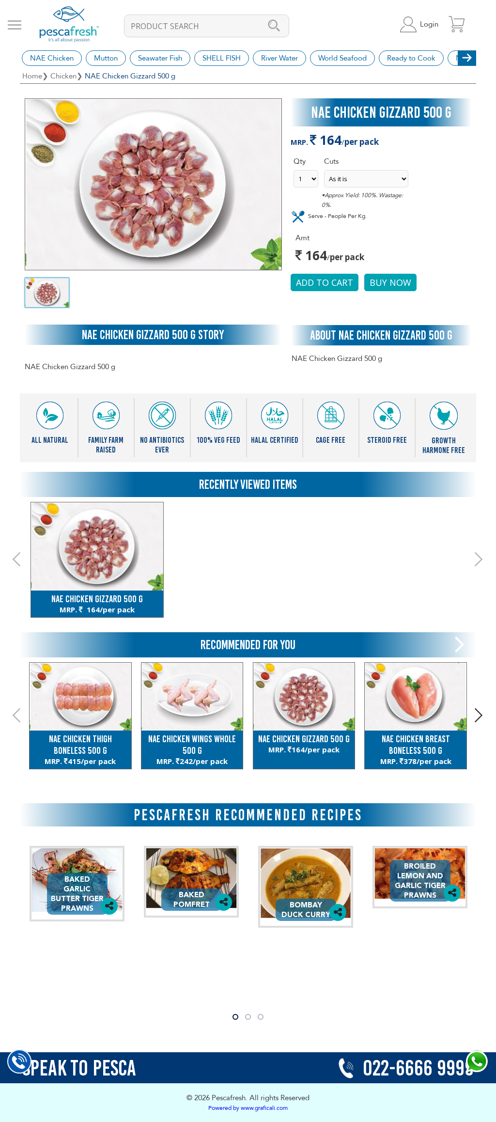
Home (32, 76)
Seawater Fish (160, 58)
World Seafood (342, 58)
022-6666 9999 (416, 1068)
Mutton (106, 58)
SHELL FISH (221, 58)
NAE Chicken (52, 58)
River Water (279, 58)
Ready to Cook (411, 58)
